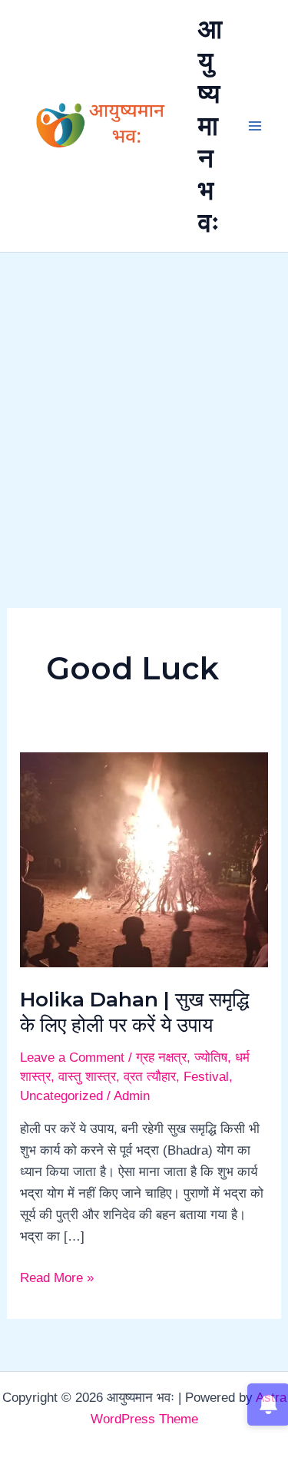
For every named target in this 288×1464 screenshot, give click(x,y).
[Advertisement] (144, 404)
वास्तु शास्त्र (87, 1076)
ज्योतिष (210, 1057)
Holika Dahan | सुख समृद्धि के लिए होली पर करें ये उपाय (134, 1012)
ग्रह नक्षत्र (161, 1057)
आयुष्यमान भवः (210, 125)
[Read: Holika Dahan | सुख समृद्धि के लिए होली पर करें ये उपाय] (144, 858)
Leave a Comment (72, 1057)
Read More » (57, 1276)
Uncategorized (61, 1096)
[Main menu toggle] (255, 126)
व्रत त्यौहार (150, 1076)
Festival (206, 1076)
